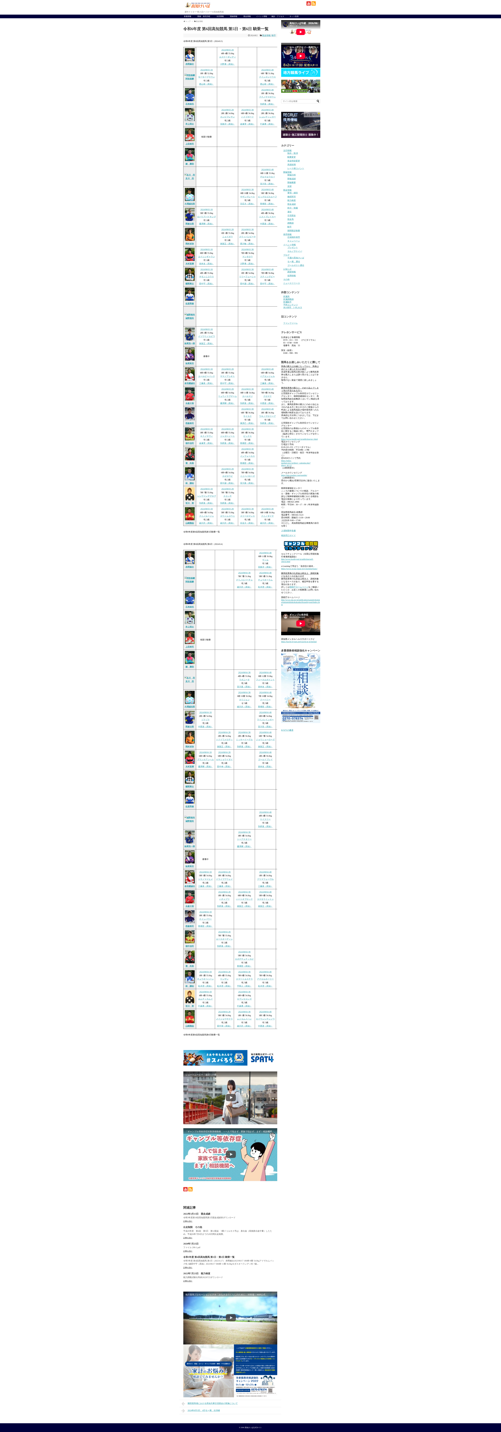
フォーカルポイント (265, 680)
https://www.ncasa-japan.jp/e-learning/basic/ (299, 569)
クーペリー (265, 700)
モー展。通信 (293, 261)
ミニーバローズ (247, 476)
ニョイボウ (227, 237)
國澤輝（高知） (206, 224)
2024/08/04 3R (244, 573)
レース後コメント (295, 168)
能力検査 (291, 200)
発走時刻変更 (293, 161)
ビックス (247, 436)
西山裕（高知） (206, 84)
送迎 (289, 186)
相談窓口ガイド (288, 535)
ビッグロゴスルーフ (267, 197)
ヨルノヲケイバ (294, 251)
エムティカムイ (205, 999)
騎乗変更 (291, 157)
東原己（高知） (247, 423)
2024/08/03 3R (247, 110)
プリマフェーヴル (265, 879)
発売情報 (287, 234)
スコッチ (227, 496)
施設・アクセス (277, 16)
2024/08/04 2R (224, 732)
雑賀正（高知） (227, 244)
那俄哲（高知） (267, 204)
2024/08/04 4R (265, 553)
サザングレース (247, 197)
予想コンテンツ (290, 305)
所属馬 (286, 296)
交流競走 (291, 215)
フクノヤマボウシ (267, 97)
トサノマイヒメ (205, 879)
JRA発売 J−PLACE (292, 307)
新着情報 (187, 16)
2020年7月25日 (191, 1243)
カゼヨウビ (227, 476)
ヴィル (265, 560)
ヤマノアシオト (227, 376)
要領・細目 (292, 193)
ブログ (286, 255)
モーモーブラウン (206, 77)
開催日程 (291, 175)
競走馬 (290, 219)
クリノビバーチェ (244, 580)
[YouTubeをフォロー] (308, 3)
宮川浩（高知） (267, 184)
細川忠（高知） (206, 523)
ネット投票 (294, 16)
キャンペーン (293, 241)
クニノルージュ (206, 516)
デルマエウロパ (267, 177)
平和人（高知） (244, 986)
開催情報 (233, 16)
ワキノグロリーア (267, 416)
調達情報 (291, 272)
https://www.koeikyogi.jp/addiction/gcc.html (299, 439)
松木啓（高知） (265, 587)
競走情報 (247, 16)
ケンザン (224, 979)
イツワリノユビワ (206, 336)
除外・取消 (292, 153)
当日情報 (220, 16)
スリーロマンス (247, 516)
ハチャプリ (224, 899)
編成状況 (291, 196)
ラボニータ (244, 680)
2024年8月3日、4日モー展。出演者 (204, 1410)
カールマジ (247, 396)
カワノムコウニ (227, 516)
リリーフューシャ (247, 276)
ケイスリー (265, 819)
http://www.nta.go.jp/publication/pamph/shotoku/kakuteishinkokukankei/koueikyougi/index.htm (300, 602)
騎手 (274, 35)
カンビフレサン (227, 117)
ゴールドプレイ (265, 759)
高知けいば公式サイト (253, 1427)
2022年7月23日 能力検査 (196, 1273)
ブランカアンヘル (205, 759)
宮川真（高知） (247, 483)
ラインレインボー (265, 719)
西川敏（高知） (247, 244)
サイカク (247, 416)
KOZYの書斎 (287, 730)
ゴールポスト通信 (295, 265)
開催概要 (291, 182)
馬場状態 (291, 165)
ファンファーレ (290, 323)
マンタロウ (247, 256)
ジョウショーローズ (265, 739)
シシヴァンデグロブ (206, 496)
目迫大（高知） (247, 523)
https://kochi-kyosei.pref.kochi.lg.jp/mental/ (299, 642)
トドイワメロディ (224, 739)
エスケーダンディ (227, 57)
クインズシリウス (267, 77)
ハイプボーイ (247, 117)
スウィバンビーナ (247, 237)
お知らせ (287, 269)
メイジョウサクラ (224, 1019)
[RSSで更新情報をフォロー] (313, 3)
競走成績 (291, 204)
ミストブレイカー (267, 217)
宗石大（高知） (247, 204)
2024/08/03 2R (227, 50)
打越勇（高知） (267, 124)
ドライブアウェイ (224, 879)
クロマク (267, 396)
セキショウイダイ (224, 759)
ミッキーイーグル (244, 739)
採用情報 (291, 276)
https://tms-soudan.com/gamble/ (294, 475)
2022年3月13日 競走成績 (196, 1214)
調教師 (290, 223)
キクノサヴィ (206, 436)
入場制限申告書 (288, 531)
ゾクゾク (205, 719)
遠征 (289, 212)
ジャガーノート (227, 436)
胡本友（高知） (206, 264)
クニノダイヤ (267, 516)
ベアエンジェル (267, 376)
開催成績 (291, 179)
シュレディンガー (267, 117)
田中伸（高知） (224, 766)
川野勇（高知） (227, 64)
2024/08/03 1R (206, 70)
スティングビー (267, 276)
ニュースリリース (291, 283)
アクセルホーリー (265, 979)
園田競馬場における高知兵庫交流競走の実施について (213, 1403)
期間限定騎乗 (293, 231)
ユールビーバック (206, 376)
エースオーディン (224, 939)
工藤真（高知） (206, 383)
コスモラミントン (265, 899)
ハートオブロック (244, 899)
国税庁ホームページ (299, 587)
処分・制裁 (292, 208)
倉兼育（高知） (247, 124)
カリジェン (244, 700)
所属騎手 (287, 302)
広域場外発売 (293, 237)
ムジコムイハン (244, 1019)
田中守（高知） (206, 284)
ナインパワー (205, 919)
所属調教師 (288, 299)
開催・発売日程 (204, 16)
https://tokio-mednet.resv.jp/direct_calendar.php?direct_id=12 (296, 463)
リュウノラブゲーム (227, 396)
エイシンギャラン (206, 256)
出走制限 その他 (192, 1227)
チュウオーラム (265, 580)
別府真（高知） (267, 104)
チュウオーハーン (205, 979)
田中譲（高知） (247, 284)
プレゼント (292, 247)
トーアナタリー (244, 839)
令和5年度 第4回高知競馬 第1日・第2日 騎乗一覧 (209, 1257)
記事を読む (187, 1221)
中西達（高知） (267, 224)
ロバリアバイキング (206, 217)
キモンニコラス (206, 276)
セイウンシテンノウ (265, 1019)
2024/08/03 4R (267, 70)
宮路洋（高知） (227, 124)
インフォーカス (247, 456)
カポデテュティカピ (244, 959)
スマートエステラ (244, 979)
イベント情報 (261, 16)
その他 (286, 279)
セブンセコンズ (244, 999)
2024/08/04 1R (205, 712)
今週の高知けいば (295, 258)
